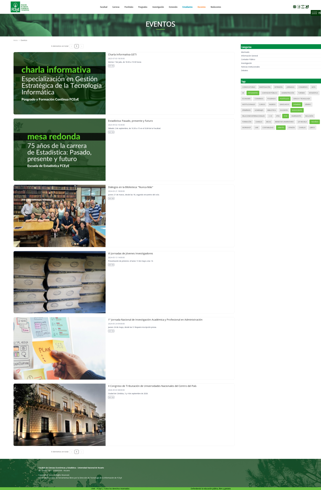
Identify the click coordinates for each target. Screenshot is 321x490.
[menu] (160, 7)
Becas (268, 122)
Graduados (284, 104)
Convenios (259, 99)
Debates (244, 70)
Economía (246, 99)
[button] (316, 13)
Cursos (262, 104)
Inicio (15, 40)
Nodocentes (297, 110)
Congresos (303, 87)
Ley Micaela (302, 122)
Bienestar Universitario (284, 122)
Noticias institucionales (250, 67)
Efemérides (246, 110)
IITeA (278, 116)
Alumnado (245, 52)
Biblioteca (271, 110)
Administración (288, 93)
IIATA (313, 87)
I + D (270, 116)
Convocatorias (248, 87)
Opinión (291, 127)
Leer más (111, 66)
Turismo (301, 93)
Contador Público (248, 59)
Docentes (284, 110)
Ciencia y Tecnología (301, 99)
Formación (246, 122)
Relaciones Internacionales (253, 116)
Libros (312, 127)
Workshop (246, 127)
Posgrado (271, 99)
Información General (249, 56)
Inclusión (309, 116)
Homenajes (259, 110)
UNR (256, 127)
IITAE (285, 116)
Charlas (259, 122)
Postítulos (284, 99)
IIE (243, 93)
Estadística (313, 93)
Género (308, 104)
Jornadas (290, 87)
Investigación (246, 63)
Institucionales (248, 104)
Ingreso (272, 104)
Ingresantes (296, 116)
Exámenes (297, 104)
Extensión (279, 87)
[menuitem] (103, 7)
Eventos (24, 40)
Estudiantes (253, 93)
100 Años (314, 122)
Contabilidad (267, 127)
